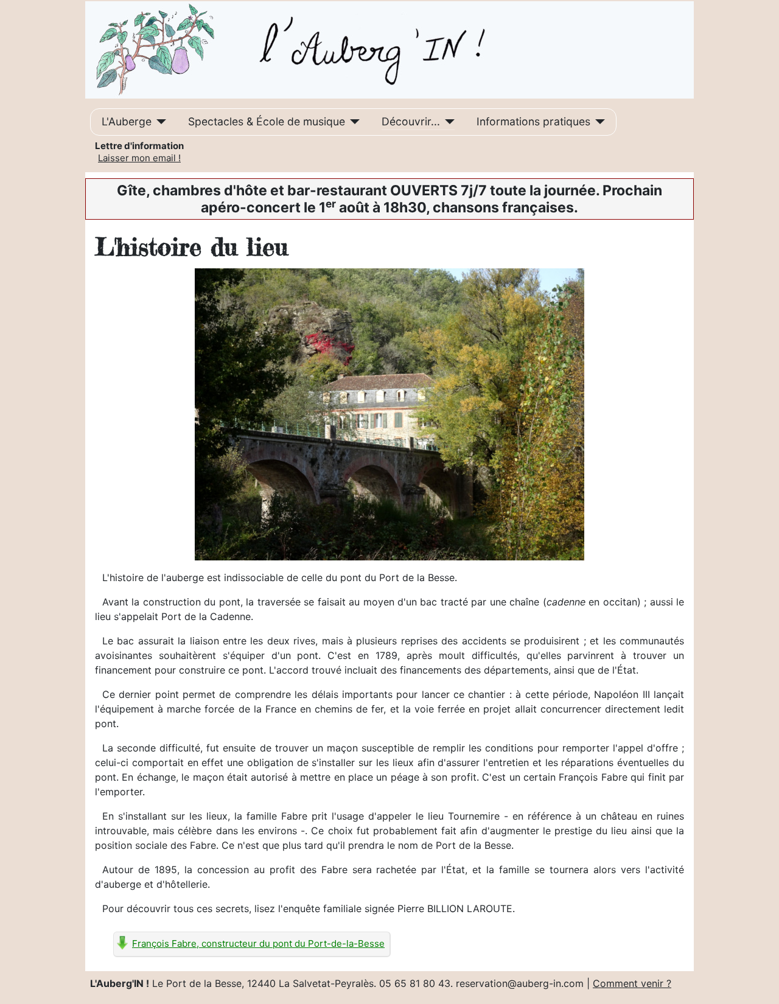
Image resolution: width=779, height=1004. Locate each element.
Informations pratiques (533, 121)
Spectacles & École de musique (266, 121)
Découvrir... (411, 121)
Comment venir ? (632, 983)
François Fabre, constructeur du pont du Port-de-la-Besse (258, 943)
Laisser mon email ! (139, 158)
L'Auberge (127, 121)
